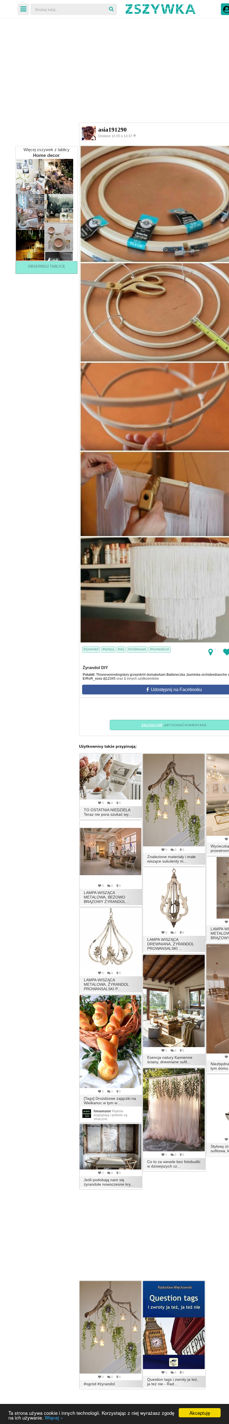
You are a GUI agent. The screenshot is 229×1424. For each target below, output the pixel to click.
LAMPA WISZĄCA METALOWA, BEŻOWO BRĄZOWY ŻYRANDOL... (106, 897)
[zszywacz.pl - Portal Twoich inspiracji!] (160, 8)
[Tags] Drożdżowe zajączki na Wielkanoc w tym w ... (110, 1100)
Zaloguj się (152, 725)
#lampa (108, 649)
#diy (121, 649)
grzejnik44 (138, 675)
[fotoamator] (86, 1113)
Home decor (46, 155)
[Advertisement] (114, 61)
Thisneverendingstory (112, 675)
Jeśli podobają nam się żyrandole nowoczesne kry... (109, 1182)
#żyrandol (91, 649)
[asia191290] (89, 133)
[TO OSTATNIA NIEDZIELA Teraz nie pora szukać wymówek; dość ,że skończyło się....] (111, 777)
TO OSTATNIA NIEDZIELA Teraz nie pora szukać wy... (108, 812)
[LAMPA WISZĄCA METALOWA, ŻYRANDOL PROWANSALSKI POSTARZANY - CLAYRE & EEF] (111, 939)
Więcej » (54, 1417)
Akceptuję (199, 1412)
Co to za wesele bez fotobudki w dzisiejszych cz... (173, 1163)
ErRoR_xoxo (92, 678)
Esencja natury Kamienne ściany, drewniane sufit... (169, 1059)
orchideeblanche (214, 675)
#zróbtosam (137, 649)
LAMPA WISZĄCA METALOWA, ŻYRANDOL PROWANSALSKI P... (106, 984)
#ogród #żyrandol (99, 1384)
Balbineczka (175, 675)
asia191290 (112, 129)
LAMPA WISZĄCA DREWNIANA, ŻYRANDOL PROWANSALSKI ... (170, 944)
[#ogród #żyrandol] (111, 1327)
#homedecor (159, 649)
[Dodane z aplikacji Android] (135, 135)
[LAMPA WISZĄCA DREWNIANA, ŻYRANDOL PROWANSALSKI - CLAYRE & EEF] (174, 898)
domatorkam (156, 675)
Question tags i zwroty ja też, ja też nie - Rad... (172, 1381)
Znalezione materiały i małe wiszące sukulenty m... (171, 858)
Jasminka (193, 675)
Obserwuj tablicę (46, 266)
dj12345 (109, 678)
